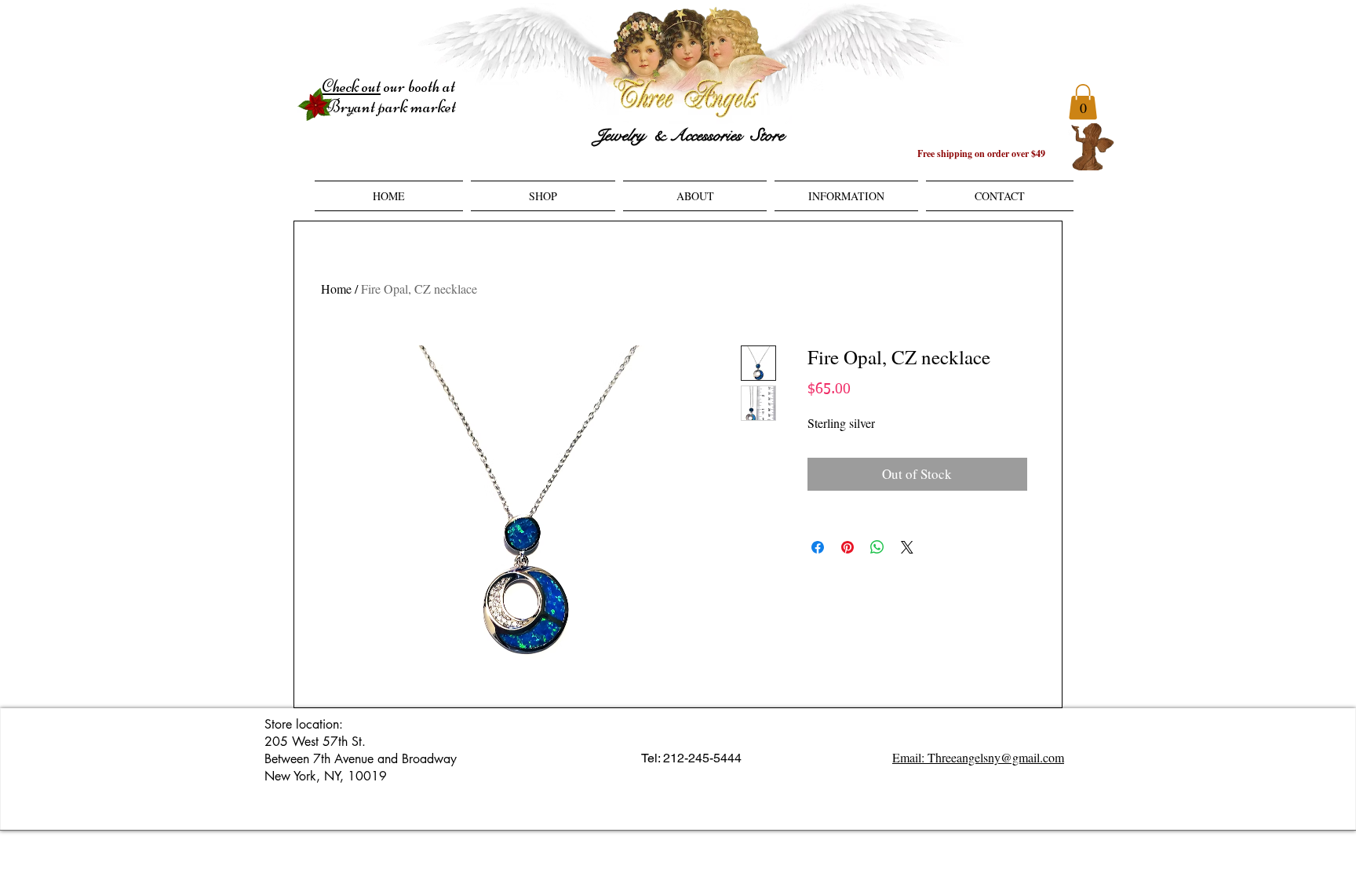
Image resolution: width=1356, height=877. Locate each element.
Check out (351, 86)
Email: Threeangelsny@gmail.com (978, 757)
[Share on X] (907, 547)
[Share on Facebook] (817, 547)
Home (336, 288)
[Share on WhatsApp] (877, 547)
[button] (1083, 101)
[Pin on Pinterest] (847, 547)
